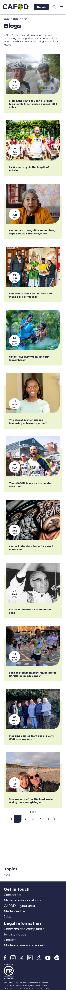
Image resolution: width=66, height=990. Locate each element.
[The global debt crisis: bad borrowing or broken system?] (33, 393)
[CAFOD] (16, 7)
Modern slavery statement (25, 945)
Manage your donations (22, 900)
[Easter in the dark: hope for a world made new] (33, 520)
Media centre (14, 911)
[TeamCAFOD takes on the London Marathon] (33, 456)
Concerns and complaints (24, 929)
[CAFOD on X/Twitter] (21, 958)
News (15, 18)
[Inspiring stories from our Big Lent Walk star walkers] (33, 709)
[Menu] (62, 7)
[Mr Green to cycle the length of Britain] (33, 140)
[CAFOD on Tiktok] (38, 957)
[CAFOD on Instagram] (13, 957)
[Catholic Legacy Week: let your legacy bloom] (33, 330)
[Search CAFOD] (54, 7)
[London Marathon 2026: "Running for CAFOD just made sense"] (33, 646)
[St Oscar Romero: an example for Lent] (33, 583)
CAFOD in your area (19, 906)
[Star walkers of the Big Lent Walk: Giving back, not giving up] (33, 772)
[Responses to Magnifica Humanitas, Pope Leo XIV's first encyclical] (33, 204)
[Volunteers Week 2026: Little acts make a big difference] (33, 267)
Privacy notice (15, 934)
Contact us (12, 895)
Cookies (10, 940)
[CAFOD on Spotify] (56, 957)
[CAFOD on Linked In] (30, 957)
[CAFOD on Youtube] (47, 958)
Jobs (7, 917)
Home (6, 18)
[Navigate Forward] (55, 818)
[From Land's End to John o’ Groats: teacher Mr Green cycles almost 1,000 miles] (33, 74)
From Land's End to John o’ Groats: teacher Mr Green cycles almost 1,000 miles (33, 104)
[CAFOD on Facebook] (5, 957)
